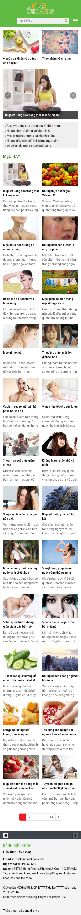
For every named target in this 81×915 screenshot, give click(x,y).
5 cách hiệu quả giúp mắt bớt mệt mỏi (58, 624)
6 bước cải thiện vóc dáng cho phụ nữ (19, 61)
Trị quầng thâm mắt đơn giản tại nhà (57, 355)
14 (51, 817)
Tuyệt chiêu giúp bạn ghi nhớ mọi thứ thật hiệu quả (58, 786)
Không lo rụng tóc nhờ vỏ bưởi (58, 463)
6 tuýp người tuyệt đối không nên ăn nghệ (16, 732)
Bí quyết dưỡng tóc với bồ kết (58, 516)
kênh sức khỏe (21, 873)
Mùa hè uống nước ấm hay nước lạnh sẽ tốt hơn (20, 570)
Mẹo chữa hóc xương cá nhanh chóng (30, 135)
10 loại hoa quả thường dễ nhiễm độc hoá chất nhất (19, 678)
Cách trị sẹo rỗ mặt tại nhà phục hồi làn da (20, 409)
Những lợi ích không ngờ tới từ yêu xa (60, 678)
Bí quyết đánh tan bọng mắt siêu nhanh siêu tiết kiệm (20, 786)
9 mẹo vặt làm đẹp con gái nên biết (20, 516)
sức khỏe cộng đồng (45, 873)
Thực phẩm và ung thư (56, 58)
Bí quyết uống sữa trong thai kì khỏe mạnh (32, 115)
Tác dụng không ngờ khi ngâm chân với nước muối (59, 732)
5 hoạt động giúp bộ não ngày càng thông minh (57, 570)
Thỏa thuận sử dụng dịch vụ (21, 910)
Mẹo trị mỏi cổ (12, 352)
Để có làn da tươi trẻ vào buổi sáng (28, 145)
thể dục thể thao (21, 878)
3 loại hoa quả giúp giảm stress (19, 463)
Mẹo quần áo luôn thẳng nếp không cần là (57, 301)
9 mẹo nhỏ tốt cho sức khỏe (60, 406)
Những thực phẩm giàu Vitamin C (28, 130)
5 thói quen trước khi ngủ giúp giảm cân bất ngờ (19, 624)
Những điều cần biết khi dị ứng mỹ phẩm (32, 140)
